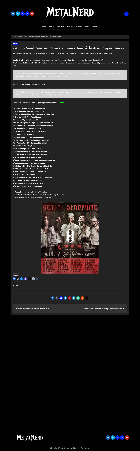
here (62, 103)
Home (44, 26)
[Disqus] (70, 344)
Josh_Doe (21, 53)
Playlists (79, 26)
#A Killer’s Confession (47, 53)
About (87, 26)
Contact (95, 26)
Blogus (75, 448)
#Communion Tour (62, 53)
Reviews (70, 26)
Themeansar (85, 448)
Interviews (60, 26)
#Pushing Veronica (105, 53)
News (15, 43)
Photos (51, 26)
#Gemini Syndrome (86, 53)
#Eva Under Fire (74, 53)
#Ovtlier (96, 53)
